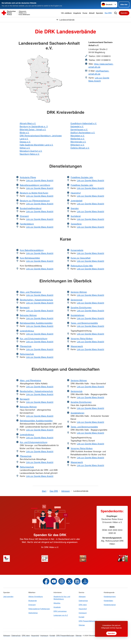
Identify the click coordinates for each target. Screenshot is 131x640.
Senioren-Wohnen (79, 291)
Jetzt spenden (8, 596)
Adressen (82, 596)
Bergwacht (24, 307)
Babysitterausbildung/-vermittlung (35, 185)
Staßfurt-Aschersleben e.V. (82, 132)
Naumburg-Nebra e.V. (30, 153)
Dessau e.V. (25, 141)
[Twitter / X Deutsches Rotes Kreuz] (69, 581)
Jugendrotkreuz (27, 330)
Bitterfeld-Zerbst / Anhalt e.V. (33, 129)
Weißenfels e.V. (77, 138)
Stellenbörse (33, 613)
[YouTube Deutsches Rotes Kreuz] (54, 581)
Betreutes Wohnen (28, 315)
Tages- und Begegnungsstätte (84, 322)
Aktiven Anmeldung (35, 596)
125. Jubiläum (66, 13)
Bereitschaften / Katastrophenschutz (36, 299)
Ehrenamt (24, 216)
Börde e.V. (24, 132)
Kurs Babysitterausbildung (31, 250)
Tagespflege (76, 223)
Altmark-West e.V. (28, 123)
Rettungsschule (27, 353)
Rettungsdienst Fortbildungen (39, 609)
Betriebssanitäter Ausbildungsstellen (36, 322)
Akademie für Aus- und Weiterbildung (62, 597)
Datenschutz (83, 600)
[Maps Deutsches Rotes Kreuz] (85, 581)
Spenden (99, 13)
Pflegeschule (25, 346)
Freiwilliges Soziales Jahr (82, 177)
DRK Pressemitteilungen (88, 621)
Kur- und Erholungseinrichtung (33, 338)
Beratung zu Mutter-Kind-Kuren (34, 192)
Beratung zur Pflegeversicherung (35, 200)
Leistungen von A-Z (61, 615)
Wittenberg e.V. (77, 144)
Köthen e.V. (25, 147)
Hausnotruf (76, 192)
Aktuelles (57, 603)
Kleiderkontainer (110, 604)
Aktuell (91, 13)
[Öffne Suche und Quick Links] (115, 13)
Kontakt (81, 617)
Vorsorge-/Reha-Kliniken (82, 338)
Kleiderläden (108, 600)
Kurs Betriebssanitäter (30, 257)
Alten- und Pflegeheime (30, 291)
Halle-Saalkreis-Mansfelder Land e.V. (36, 144)
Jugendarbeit (76, 200)
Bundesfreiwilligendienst (30, 208)
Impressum (83, 613)
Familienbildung (27, 223)
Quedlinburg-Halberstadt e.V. (83, 123)
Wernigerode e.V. (78, 141)
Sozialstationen (77, 315)
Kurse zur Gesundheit (80, 257)
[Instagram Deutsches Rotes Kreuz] (61, 581)
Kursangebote (77, 250)
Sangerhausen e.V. (79, 129)
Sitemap (82, 625)
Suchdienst (76, 216)
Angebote (77, 13)
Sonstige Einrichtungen (81, 307)
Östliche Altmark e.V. (79, 147)
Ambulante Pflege (28, 177)
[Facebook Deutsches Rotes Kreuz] (46, 581)
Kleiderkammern (110, 596)
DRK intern (83, 604)
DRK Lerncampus (60, 611)
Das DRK (108, 13)
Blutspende (32, 600)
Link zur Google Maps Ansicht (98, 79)
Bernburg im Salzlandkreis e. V (34, 126)
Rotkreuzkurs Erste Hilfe (82, 265)
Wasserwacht (77, 346)
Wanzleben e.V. (77, 135)
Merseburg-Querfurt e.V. (31, 150)
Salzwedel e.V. (77, 126)
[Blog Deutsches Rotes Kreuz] (77, 581)
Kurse (85, 13)
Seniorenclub (76, 299)
